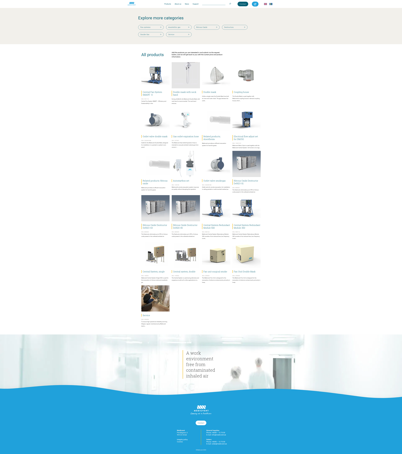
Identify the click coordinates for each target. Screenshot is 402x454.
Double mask (209, 92)
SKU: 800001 (236, 187)
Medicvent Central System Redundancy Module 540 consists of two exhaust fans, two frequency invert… (215, 236)
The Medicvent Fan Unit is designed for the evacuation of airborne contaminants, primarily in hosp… (216, 280)
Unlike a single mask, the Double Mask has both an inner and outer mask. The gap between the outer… (215, 98)
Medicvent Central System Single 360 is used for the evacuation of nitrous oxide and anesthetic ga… (154, 280)
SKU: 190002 (175, 275)
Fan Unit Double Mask (245, 271)
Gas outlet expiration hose (186, 136)
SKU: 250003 (205, 275)
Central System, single (154, 271)
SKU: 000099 (145, 319)
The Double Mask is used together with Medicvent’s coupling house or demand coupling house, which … (246, 98)
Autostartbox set (181, 180)
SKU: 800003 (145, 232)
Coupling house (241, 92)
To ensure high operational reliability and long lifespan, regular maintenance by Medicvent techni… (154, 324)
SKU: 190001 (145, 275)
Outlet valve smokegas (214, 180)
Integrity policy (182, 439)
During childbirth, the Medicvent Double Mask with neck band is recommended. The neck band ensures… (186, 101)
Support (195, 4)
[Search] (230, 3)
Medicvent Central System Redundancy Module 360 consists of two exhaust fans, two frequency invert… (246, 236)
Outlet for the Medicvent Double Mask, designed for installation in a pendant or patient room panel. (154, 145)
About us (178, 4)
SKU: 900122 (205, 232)
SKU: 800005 (175, 232)
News (187, 4)
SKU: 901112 (145, 99)
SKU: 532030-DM (146, 140)
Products (167, 4)
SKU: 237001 (175, 140)
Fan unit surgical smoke (215, 271)
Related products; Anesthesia (211, 137)
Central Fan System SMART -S (152, 93)
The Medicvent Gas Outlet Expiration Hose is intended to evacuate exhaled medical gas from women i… (185, 145)
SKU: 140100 (175, 185)
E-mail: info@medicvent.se (216, 435)
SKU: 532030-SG (206, 185)
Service (146, 315)
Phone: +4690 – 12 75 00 (215, 433)
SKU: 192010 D (236, 143)
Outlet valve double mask (155, 136)
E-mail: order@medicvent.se (216, 444)
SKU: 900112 (236, 232)
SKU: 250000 (236, 275)
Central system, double (184, 271)
